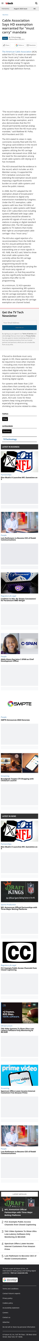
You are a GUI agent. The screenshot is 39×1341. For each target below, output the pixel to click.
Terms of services (28, 334)
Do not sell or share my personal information (19, 1327)
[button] (2, 3)
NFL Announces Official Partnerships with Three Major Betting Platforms (18, 1212)
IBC (34, 9)
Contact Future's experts (11, 1293)
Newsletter (32, 45)
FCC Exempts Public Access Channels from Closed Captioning (20, 1223)
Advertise (6, 1322)
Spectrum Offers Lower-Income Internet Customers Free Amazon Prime (20, 1246)
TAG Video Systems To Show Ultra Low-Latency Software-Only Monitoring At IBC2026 (21, 1234)
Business (5, 15)
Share (7, 45)
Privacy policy (7, 1298)
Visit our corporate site (19, 1273)
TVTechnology (16, 37)
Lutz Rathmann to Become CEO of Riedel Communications (20, 1257)
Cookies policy (8, 1303)
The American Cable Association (16, 51)
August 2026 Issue (20, 9)
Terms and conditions (10, 1289)
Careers (5, 1313)
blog (5, 419)
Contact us (6, 1317)
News (5, 38)
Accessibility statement (11, 1308)
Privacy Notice (30, 336)
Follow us (21, 45)
